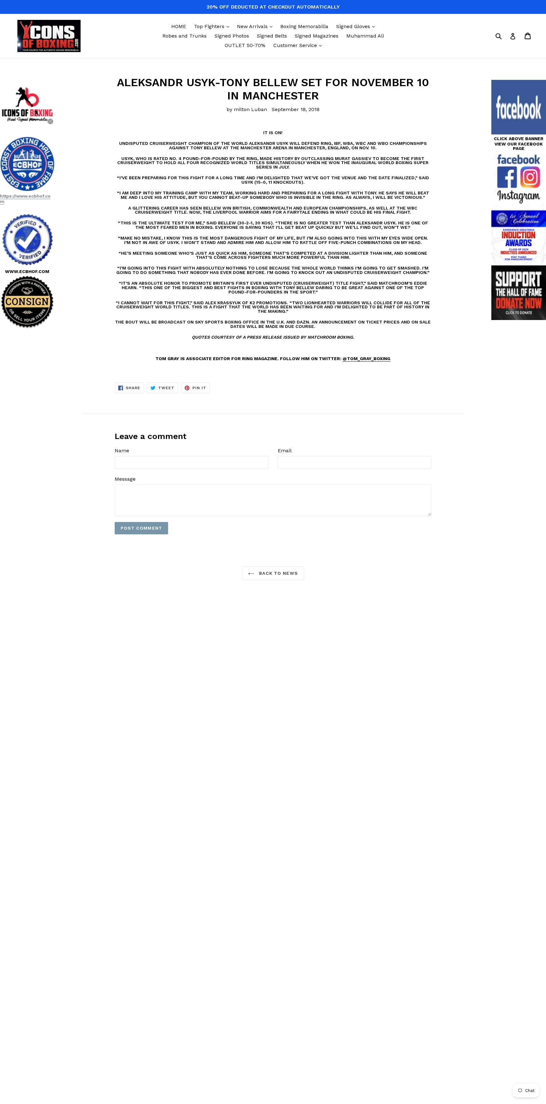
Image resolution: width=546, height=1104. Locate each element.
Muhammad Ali (365, 36)
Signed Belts (272, 36)
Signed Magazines (316, 36)
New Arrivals (256, 26)
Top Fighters (213, 26)
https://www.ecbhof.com (25, 198)
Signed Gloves (357, 26)
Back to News (278, 573)
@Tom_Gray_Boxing (366, 358)
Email (285, 451)
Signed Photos (232, 36)
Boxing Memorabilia (304, 26)
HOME (178, 26)
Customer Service (299, 45)
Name (122, 451)
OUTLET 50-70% (245, 45)
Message (125, 479)
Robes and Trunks (184, 36)
